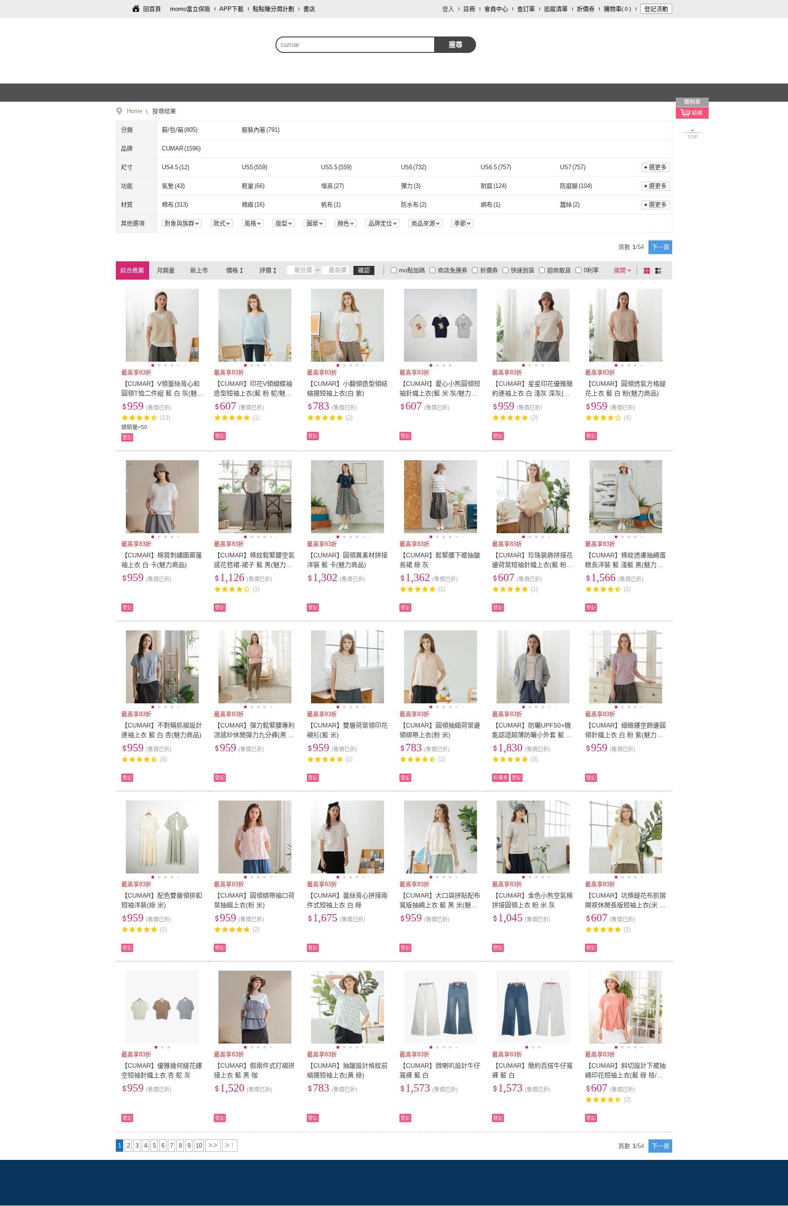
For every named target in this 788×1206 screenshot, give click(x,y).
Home (134, 111)
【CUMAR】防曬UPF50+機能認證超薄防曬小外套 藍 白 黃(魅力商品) (532, 735)
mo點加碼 (412, 270)
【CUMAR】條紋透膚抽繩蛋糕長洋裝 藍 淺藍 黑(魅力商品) (625, 564)
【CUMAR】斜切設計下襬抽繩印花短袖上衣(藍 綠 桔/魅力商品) (625, 1075)
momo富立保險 (190, 8)
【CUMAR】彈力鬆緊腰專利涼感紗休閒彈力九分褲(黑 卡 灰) (254, 735)
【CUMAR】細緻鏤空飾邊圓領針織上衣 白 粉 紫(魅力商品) (625, 735)
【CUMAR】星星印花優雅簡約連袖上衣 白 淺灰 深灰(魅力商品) (532, 393)
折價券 (586, 8)
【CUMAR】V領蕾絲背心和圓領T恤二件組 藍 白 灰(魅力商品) (160, 393)
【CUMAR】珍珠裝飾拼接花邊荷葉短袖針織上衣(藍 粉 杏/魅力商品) (532, 564)
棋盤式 (648, 270)
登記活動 (656, 8)
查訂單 (526, 8)
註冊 (469, 8)
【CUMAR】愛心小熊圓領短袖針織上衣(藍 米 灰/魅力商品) (439, 393)
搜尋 (455, 44)
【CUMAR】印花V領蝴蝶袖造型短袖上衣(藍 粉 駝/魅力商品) (253, 393)
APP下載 (231, 8)
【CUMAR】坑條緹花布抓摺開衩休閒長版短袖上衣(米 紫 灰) (625, 905)
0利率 (591, 270)
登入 (448, 8)
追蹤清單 (556, 8)
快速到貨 (522, 270)
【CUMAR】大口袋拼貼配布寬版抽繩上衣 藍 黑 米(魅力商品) (439, 905)
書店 (309, 8)
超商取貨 (559, 270)
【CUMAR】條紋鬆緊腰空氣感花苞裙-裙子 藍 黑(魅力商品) (254, 564)
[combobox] (355, 45)
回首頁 (152, 8)
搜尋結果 (163, 111)
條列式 (659, 270)
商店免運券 (452, 270)
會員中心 (496, 8)
